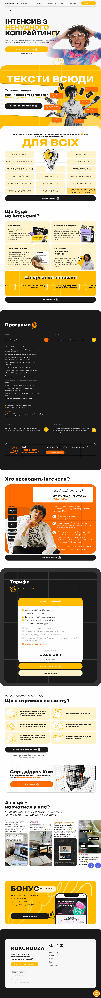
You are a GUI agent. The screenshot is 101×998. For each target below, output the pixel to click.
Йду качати (30, 784)
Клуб (51, 958)
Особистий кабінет (18, 975)
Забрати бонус (30, 916)
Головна (7, 10)
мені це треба (49, 198)
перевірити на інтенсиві (22, 106)
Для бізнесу (36, 3)
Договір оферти (17, 979)
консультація (50, 673)
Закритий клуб (51, 3)
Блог (63, 3)
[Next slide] (98, 865)
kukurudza (11, 3)
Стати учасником (25, 49)
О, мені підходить (55, 452)
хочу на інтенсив (48, 557)
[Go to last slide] (91, 865)
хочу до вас (49, 299)
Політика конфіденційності (21, 982)
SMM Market (74, 3)
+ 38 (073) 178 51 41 (18, 972)
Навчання (24, 3)
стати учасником (49, 666)
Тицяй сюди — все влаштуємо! (24, 964)
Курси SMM (15, 10)
